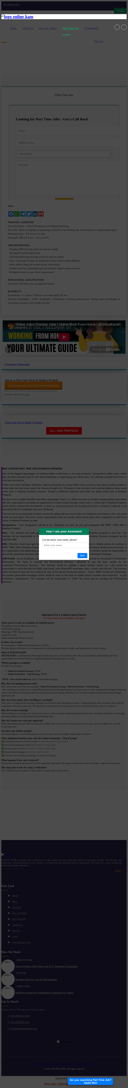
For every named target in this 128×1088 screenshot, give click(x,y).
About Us (27, 28)
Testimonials (91, 28)
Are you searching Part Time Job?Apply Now (90, 1081)
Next (82, 555)
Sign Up (98, 41)
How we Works (48, 28)
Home (13, 28)
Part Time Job (70, 28)
